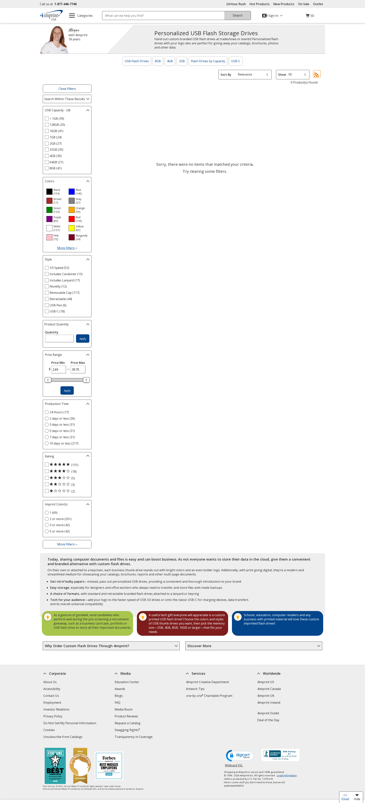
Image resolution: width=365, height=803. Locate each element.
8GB (158, 61)
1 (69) (53, 513)
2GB (182, 61)
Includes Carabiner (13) (66, 274)
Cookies (49, 730)
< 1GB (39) (57, 118)
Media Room (124, 709)
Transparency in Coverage (134, 737)
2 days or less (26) (62, 418)
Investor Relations (56, 709)
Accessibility (51, 689)
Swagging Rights (127, 730)
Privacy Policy (53, 716)
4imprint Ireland (268, 702)
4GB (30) (56, 156)
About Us (50, 682)
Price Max (78, 363)
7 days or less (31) (62, 437)
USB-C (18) (57, 311)
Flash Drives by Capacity (208, 61)
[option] (56, 191)
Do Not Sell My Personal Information (70, 723)
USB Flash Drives (137, 61)
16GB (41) (56, 131)
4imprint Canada (269, 689)
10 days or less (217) (64, 443)
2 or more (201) (60, 519)
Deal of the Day (268, 720)
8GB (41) (56, 168)
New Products (283, 4)
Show (282, 74)
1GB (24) (56, 137)
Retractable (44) (61, 299)
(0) (310, 17)
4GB (170, 61)
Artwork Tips (195, 689)
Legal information (287, 775)
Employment (52, 702)
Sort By (226, 74)
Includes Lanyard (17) (65, 280)
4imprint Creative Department (207, 682)
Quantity (51, 332)
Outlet (319, 4)
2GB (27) (56, 143)
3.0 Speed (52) (59, 268)
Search (237, 15)
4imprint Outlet (268, 713)
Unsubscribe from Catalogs (63, 737)
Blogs (119, 696)
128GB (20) (57, 125)
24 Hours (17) (59, 412)
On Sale (303, 4)
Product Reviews (126, 716)
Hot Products (260, 4)
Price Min (58, 363)
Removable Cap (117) (64, 293)
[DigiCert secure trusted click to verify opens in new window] (240, 756)
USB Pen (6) (58, 305)
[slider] (48, 379)
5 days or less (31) (62, 431)
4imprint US (265, 682)
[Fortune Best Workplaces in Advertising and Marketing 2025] (55, 766)
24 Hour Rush (236, 4)
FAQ (117, 702)
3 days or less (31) (62, 424)
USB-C (235, 61)
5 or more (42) (60, 531)
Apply (82, 338)
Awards (120, 689)
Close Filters (67, 89)
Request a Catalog (127, 723)
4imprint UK (265, 696)
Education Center (127, 682)
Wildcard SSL (234, 766)
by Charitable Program (209, 696)
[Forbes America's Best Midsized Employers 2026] (109, 766)
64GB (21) (56, 162)
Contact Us (51, 696)
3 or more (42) (60, 525)
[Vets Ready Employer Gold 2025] (80, 766)
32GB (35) (56, 149)
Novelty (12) (58, 286)
